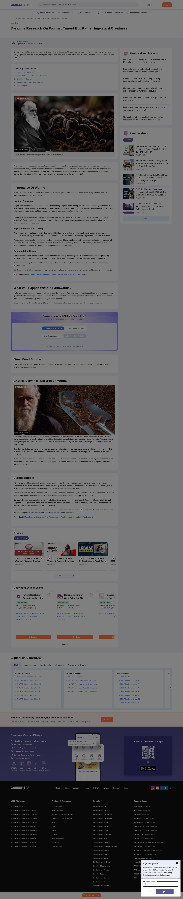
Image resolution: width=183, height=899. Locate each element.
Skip (152, 892)
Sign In (165, 892)
